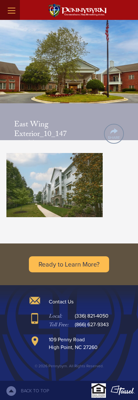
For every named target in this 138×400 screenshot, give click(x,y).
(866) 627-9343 (92, 324)
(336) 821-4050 (91, 315)
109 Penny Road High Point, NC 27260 (73, 343)
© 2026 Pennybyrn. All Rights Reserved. (69, 366)
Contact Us (61, 301)
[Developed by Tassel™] (123, 390)
